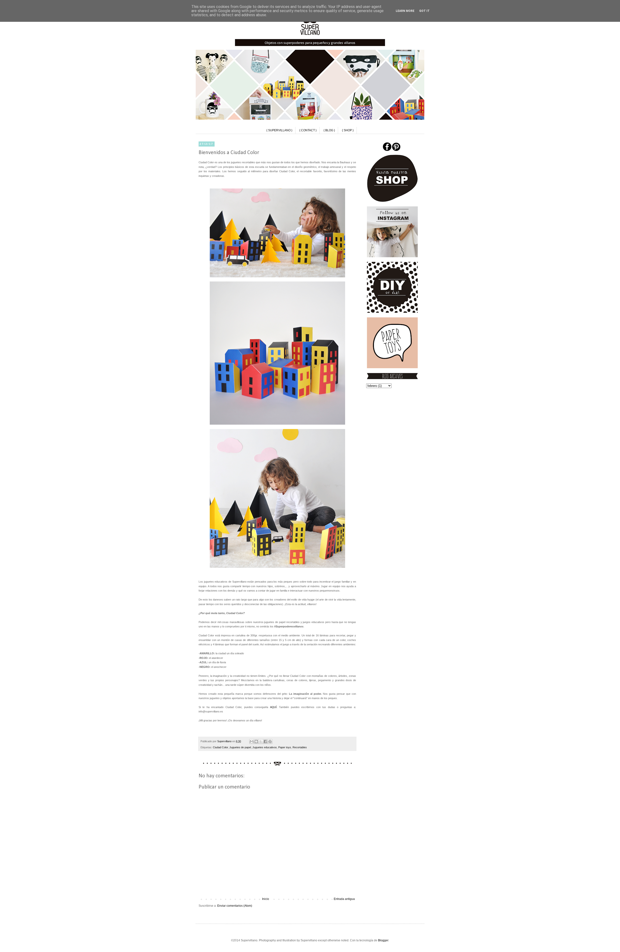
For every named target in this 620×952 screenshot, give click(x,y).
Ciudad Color (220, 747)
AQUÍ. (273, 707)
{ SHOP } (348, 130)
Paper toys (284, 747)
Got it (424, 11)
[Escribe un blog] (256, 741)
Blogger (383, 940)
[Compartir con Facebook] (265, 741)
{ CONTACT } (308, 130)
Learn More (405, 11)
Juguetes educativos (264, 747)
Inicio (265, 899)
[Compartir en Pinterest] (270, 741)
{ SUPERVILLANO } (279, 130)
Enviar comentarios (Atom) (234, 905)
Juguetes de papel (240, 747)
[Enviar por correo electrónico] (251, 741)
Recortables (300, 747)
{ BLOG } (329, 130)
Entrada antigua (344, 899)
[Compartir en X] (260, 741)
